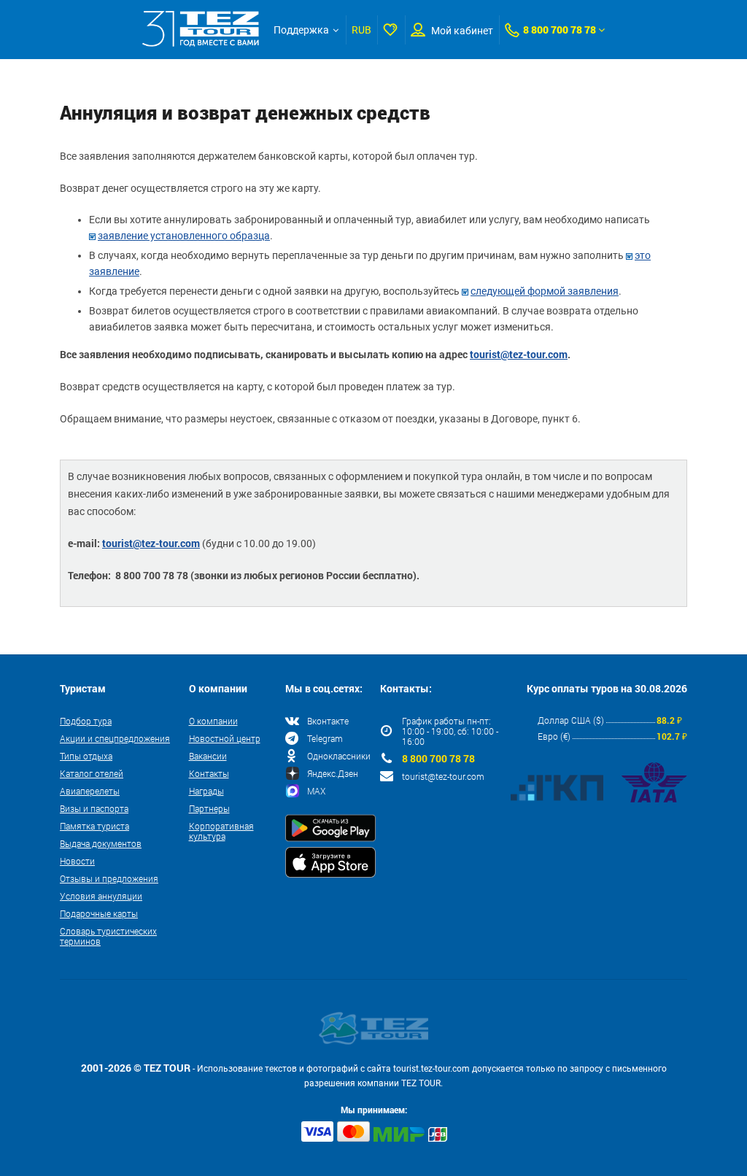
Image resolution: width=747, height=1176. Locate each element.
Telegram (325, 738)
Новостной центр (224, 738)
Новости (77, 861)
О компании (213, 721)
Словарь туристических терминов (108, 936)
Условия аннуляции (101, 896)
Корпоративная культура (221, 831)
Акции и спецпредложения (115, 738)
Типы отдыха (86, 756)
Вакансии (208, 756)
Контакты (209, 773)
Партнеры (209, 808)
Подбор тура (86, 721)
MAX (316, 791)
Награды (206, 791)
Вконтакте (328, 721)
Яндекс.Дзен (332, 773)
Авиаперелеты (90, 791)
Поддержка (301, 30)
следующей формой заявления (545, 291)
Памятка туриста (94, 826)
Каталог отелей (91, 773)
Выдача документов (101, 843)
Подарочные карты (99, 913)
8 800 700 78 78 (559, 29)
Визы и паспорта (94, 808)
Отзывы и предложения (109, 878)
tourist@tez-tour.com (519, 354)
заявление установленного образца (184, 235)
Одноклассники (339, 756)
